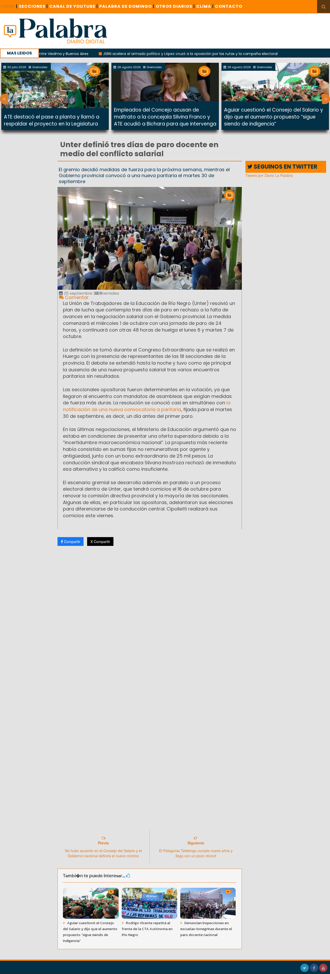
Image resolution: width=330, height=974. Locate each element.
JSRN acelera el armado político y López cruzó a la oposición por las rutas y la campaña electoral (169, 53)
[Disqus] (149, 618)
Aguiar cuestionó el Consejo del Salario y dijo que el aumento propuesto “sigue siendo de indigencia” (273, 116)
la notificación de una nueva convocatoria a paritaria (146, 406)
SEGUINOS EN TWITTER (284, 167)
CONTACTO (228, 6)
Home (9, 6)
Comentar (76, 297)
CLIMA (205, 6)
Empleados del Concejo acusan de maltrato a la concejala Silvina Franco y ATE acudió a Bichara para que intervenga (165, 116)
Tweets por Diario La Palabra (269, 175)
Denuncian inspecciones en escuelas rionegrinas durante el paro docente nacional (206, 929)
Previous (4, 99)
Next (326, 99)
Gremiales (108, 293)
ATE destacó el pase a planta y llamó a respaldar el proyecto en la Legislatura (51, 120)
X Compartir (100, 541)
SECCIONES (33, 6)
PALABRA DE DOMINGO (126, 6)
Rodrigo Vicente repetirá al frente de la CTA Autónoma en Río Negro (147, 929)
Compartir (71, 541)
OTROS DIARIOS (175, 6)
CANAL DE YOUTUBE (73, 6)
